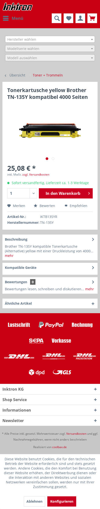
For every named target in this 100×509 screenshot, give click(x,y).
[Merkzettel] (68, 18)
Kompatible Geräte (20, 267)
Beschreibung (16, 239)
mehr (9, 255)
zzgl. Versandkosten (35, 174)
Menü (17, 18)
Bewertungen (16, 282)
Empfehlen (78, 205)
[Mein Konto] (80, 18)
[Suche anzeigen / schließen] (56, 18)
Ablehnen (34, 501)
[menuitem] (13, 18)
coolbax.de (59, 447)
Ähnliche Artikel (18, 303)
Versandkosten (76, 434)
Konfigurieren (61, 501)
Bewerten (47, 205)
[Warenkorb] (92, 18)
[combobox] (50, 39)
